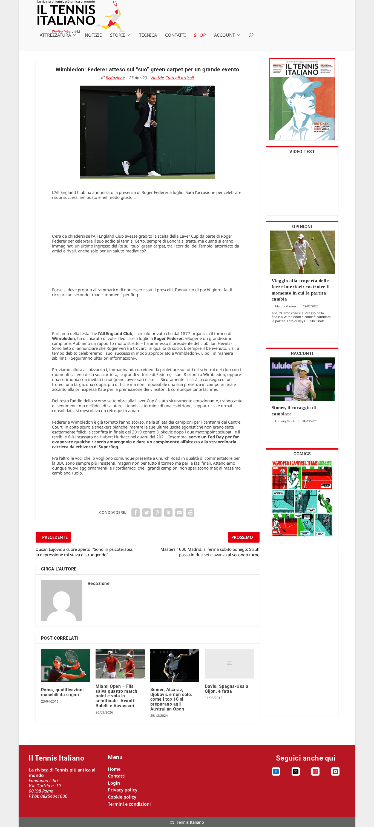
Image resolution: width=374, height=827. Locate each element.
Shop (200, 35)
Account (224, 35)
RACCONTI (302, 353)
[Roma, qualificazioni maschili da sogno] (65, 665)
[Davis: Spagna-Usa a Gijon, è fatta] (229, 664)
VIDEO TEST (302, 151)
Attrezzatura (55, 35)
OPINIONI (302, 226)
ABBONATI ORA (302, 102)
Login (114, 783)
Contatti (175, 35)
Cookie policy (122, 797)
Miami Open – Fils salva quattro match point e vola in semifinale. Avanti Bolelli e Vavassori (116, 696)
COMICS (302, 453)
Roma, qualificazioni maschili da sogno (62, 692)
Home (114, 769)
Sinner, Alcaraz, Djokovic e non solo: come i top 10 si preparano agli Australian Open (171, 699)
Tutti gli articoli (180, 77)
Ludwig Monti (285, 421)
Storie (117, 35)
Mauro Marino (285, 306)
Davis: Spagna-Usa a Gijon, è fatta (227, 689)
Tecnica (148, 35)
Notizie (93, 35)
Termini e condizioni (129, 804)
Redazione (115, 77)
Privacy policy (122, 790)
